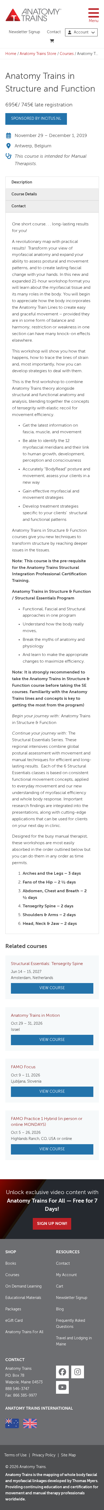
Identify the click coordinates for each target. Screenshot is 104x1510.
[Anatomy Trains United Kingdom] (30, 1423)
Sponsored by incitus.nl (36, 119)
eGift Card (14, 1321)
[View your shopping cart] (52, 41)
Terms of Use (15, 1455)
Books (10, 1264)
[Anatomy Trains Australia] (12, 1423)
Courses (67, 54)
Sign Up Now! (52, 1224)
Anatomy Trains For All (24, 1332)
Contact (54, 32)
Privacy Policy (43, 1455)
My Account (66, 1275)
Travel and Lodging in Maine (74, 1341)
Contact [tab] (18, 206)
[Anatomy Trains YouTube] (62, 1387)
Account (81, 32)
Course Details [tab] (24, 194)
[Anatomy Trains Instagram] (77, 1372)
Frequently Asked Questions (70, 1324)
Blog (60, 1309)
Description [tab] (21, 182)
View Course (52, 988)
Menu (93, 21)
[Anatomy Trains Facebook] (62, 1372)
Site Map (68, 1455)
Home (10, 54)
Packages (13, 1309)
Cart (59, 1286)
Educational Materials (23, 1298)
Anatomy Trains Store (38, 54)
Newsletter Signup (24, 32)
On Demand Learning (23, 1286)
